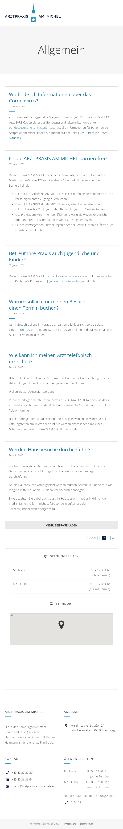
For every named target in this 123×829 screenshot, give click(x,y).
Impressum (70, 823)
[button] (61, 625)
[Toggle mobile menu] (116, 16)
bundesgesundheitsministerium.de (31, 127)
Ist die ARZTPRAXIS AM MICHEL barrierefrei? (58, 158)
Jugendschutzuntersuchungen (66, 281)
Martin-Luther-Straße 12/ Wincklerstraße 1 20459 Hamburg (93, 728)
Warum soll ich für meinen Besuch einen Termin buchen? (47, 304)
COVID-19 (84, 133)
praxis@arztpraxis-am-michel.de (33, 786)
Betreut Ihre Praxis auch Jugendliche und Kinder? (54, 256)
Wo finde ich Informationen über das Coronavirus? (50, 97)
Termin (21, 330)
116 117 (76, 802)
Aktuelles (15, 138)
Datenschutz (86, 823)
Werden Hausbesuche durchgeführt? (49, 449)
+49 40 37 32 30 (22, 772)
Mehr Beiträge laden (62, 525)
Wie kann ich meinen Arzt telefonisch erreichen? (50, 358)
